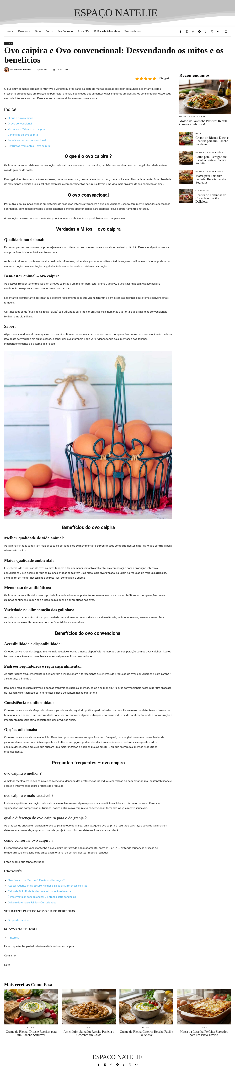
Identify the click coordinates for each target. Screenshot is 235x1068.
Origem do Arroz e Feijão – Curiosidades (32, 902)
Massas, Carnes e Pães (193, 117)
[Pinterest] (193, 32)
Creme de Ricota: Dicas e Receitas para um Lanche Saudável (211, 141)
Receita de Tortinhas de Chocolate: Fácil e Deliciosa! (210, 198)
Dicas (8, 43)
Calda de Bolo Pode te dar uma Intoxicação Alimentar (40, 891)
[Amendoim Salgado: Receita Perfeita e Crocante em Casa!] (89, 1007)
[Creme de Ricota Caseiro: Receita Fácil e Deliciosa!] (146, 1007)
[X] (212, 32)
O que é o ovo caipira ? (21, 118)
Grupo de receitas (18, 920)
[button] (226, 31)
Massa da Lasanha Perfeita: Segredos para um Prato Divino (204, 1033)
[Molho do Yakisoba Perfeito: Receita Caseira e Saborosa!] (205, 97)
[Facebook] (180, 32)
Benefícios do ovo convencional (27, 140)
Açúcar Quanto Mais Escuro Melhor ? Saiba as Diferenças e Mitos (47, 885)
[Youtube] (218, 32)
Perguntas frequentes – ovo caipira (29, 146)
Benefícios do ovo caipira (23, 134)
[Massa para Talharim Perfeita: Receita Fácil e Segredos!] (186, 177)
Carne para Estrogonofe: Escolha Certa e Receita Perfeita (211, 160)
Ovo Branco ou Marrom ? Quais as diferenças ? (36, 880)
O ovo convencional (20, 123)
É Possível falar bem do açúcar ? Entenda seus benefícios (42, 897)
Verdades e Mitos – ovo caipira (26, 129)
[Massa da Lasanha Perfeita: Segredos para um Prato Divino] (204, 1007)
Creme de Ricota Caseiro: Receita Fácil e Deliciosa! (146, 1033)
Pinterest (13, 937)
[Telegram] (199, 32)
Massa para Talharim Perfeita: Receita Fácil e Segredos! (210, 179)
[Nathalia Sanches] (7, 69)
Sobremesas (202, 191)
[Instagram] (187, 32)
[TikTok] (205, 32)
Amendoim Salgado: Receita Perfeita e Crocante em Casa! (88, 1033)
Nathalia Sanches (22, 70)
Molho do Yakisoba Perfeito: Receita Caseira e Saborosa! (203, 122)
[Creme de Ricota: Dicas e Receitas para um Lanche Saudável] (186, 138)
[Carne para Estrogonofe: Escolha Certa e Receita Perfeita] (186, 158)
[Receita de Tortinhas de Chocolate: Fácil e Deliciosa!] (186, 196)
